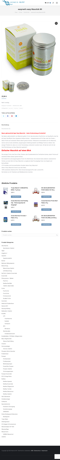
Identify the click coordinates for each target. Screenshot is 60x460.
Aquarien (4, 255)
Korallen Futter (7, 298)
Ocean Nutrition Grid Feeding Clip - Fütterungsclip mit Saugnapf (19, 203)
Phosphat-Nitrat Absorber (8, 351)
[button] (56, 23)
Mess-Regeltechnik (6, 338)
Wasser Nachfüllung (8, 341)
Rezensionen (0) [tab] (6, 128)
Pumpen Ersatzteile (7, 374)
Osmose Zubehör (7, 348)
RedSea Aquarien (7, 381)
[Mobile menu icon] (56, 2)
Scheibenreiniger (6, 399)
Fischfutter (8, 105)
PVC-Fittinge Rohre (7, 376)
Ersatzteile (4, 276)
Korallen (4, 313)
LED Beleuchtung (7, 271)
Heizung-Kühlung (6, 308)
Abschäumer (5, 245)
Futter (3, 288)
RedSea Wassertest (8, 391)
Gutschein (4, 301)
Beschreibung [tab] (5, 125)
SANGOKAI (6, 411)
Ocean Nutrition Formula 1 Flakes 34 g (18, 216)
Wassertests (5, 431)
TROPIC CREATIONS (8, 286)
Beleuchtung (5, 265)
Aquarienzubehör (7, 258)
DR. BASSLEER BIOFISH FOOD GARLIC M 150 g (48, 189)
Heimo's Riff (5, 306)
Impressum (45, 450)
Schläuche (4, 401)
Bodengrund (6, 416)
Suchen (57, 235)
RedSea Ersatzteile (8, 384)
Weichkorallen (6, 331)
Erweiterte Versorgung (9, 406)
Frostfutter (6, 293)
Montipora (7, 328)
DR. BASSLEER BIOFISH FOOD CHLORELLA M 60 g (48, 216)
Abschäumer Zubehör (8, 248)
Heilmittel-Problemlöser (8, 303)
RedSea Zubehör (7, 394)
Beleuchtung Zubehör (8, 268)
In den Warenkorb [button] (16, 196)
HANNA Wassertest (8, 434)
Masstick (21, 108)
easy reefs (11, 108)
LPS (4, 316)
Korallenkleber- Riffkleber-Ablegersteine (12, 336)
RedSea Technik (7, 389)
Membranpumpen (7, 364)
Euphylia (7, 321)
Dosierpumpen (7, 359)
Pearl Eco (5, 281)
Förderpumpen (7, 361)
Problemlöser (5, 353)
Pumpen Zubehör (7, 369)
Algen (3, 250)
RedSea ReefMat (7, 283)
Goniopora (7, 323)
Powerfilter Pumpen (8, 366)
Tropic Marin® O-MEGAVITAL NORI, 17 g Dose (19, 189)
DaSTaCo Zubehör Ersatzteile (9, 273)
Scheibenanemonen (10, 333)
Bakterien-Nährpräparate (8, 263)
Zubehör (4, 436)
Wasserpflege (5, 429)
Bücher (3, 260)
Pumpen (4, 356)
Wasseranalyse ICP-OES (8, 426)
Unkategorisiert (5, 421)
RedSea (3, 379)
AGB (32, 450)
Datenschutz (37, 450)
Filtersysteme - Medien (7, 278)
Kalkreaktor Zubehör (7, 311)
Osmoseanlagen (6, 346)
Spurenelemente (6, 404)
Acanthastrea (8, 318)
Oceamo (4, 343)
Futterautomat (7, 296)
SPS (4, 326)
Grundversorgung (7, 409)
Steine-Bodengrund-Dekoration (10, 414)
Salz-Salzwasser (6, 396)
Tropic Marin (5, 419)
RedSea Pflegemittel (8, 386)
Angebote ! (4, 253)
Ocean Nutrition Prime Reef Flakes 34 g (49, 202)
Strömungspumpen (8, 371)
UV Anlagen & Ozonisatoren (9, 424)
